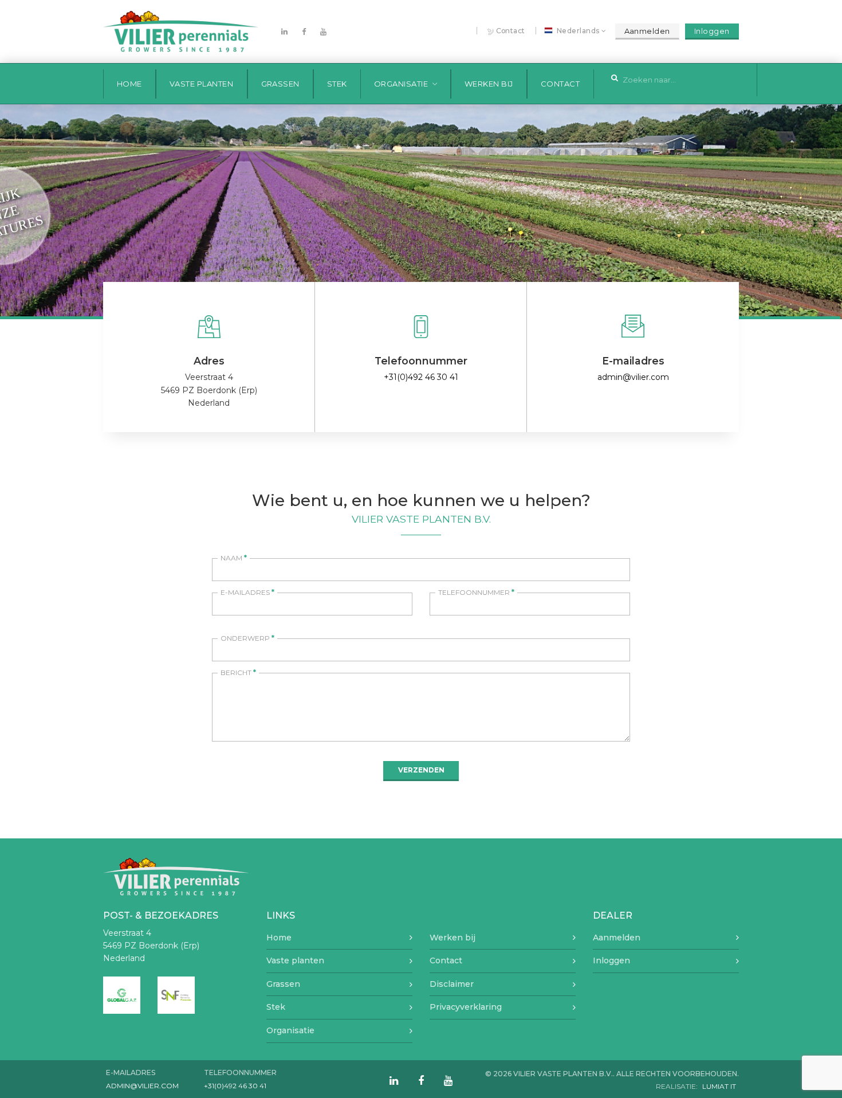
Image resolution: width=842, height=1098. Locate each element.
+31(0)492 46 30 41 (421, 377)
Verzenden (421, 770)
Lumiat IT (719, 1086)
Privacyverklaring (466, 1007)
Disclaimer (452, 984)
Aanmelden (647, 31)
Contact (511, 30)
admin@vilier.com (633, 377)
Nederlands (578, 31)
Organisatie (401, 83)
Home (129, 83)
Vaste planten (202, 83)
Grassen (280, 83)
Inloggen (712, 31)
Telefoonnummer (476, 592)
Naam (234, 558)
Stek (337, 83)
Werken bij (489, 83)
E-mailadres (247, 592)
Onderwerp (247, 638)
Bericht (238, 672)
